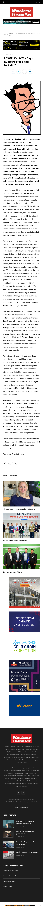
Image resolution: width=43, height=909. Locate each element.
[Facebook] (13, 71)
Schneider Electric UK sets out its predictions (19, 509)
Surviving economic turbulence (27, 852)
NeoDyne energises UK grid (12, 572)
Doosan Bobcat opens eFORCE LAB (15, 541)
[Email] (24, 71)
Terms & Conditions (21, 807)
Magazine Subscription (10, 876)
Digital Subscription (9, 881)
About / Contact (8, 886)
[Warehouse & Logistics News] (21, 13)
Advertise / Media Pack (10, 870)
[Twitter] (19, 71)
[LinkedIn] (30, 71)
